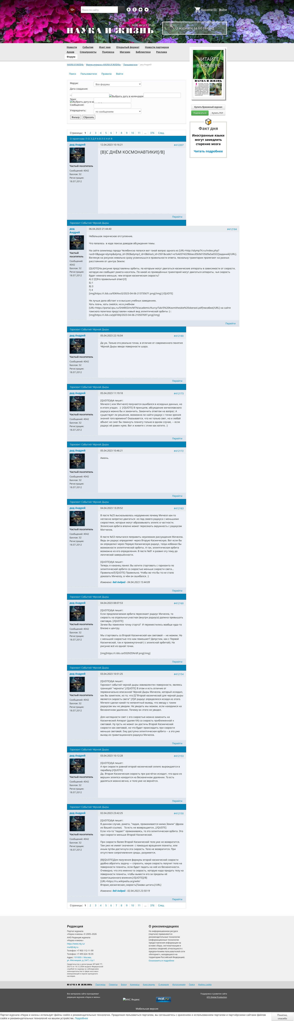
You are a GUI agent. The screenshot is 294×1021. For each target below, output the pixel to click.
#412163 (179, 508)
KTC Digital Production (217, 997)
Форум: (74, 83)
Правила (106, 73)
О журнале (163, 984)
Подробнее (81, 1018)
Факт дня (105, 47)
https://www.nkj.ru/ (76, 943)
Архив (70, 52)
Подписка (108, 52)
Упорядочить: (78, 110)
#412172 (179, 450)
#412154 (179, 674)
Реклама (161, 52)
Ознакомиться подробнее (161, 960)
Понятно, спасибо (282, 1016)
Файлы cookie (205, 984)
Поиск (72, 73)
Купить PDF (217, 112)
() (209, 9)
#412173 (179, 393)
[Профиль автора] (77, 155)
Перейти (177, 216)
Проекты (113, 984)
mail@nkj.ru (72, 947)
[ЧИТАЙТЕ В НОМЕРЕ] (208, 40)
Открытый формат (127, 47)
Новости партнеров (157, 47)
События (88, 47)
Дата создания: (79, 88)
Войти (223, 9)
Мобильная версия (147, 1008)
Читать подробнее (208, 151)
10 (132, 132)
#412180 (179, 335)
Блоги (124, 984)
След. (161, 132)
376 (152, 132)
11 (139, 132)
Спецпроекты (88, 52)
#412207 (179, 145)
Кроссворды (149, 984)
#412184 (232, 229)
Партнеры (100, 984)
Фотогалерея (178, 984)
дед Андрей (119, 582)
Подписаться (199, 112)
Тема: (73, 99)
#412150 (179, 813)
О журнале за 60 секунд (194, 28)
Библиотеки (143, 52)
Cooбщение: (77, 104)
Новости (72, 47)
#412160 (179, 603)
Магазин (125, 52)
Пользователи (88, 73)
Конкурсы (135, 984)
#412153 (179, 755)
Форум (71, 56)
